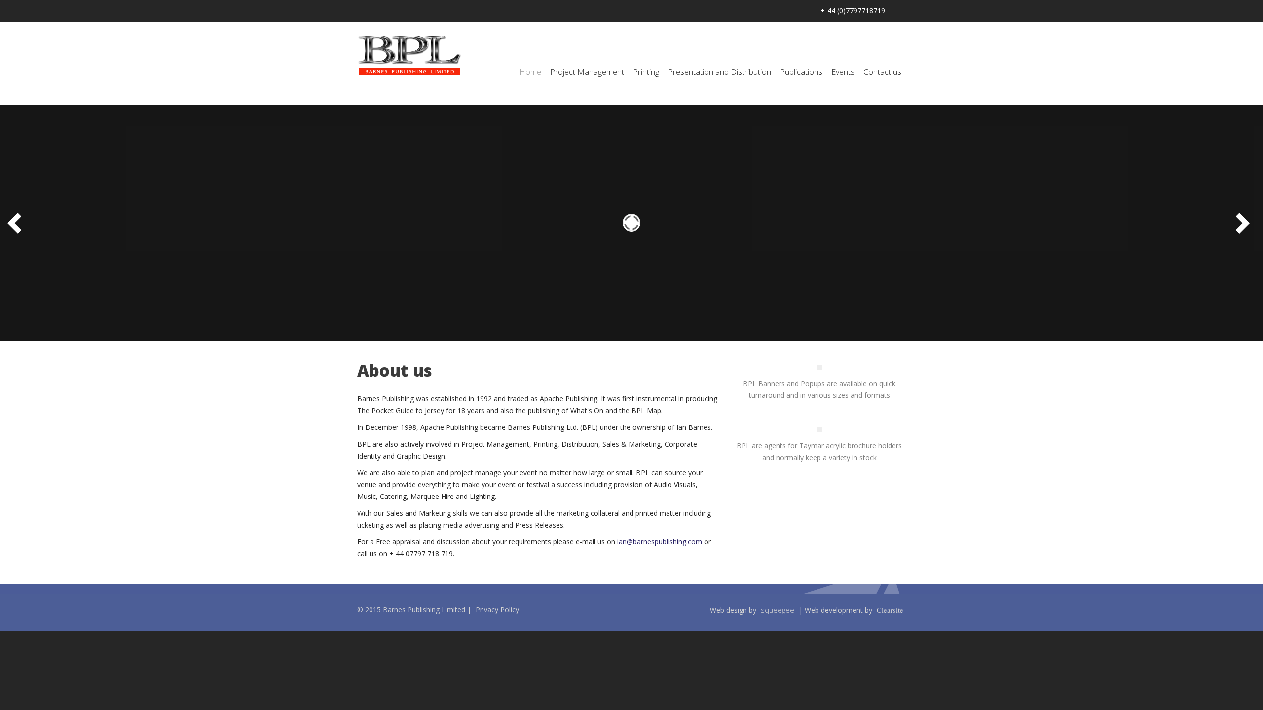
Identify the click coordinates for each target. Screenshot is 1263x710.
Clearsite (890, 610)
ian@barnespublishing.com (659, 541)
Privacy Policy (497, 609)
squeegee (777, 610)
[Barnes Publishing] (409, 55)
